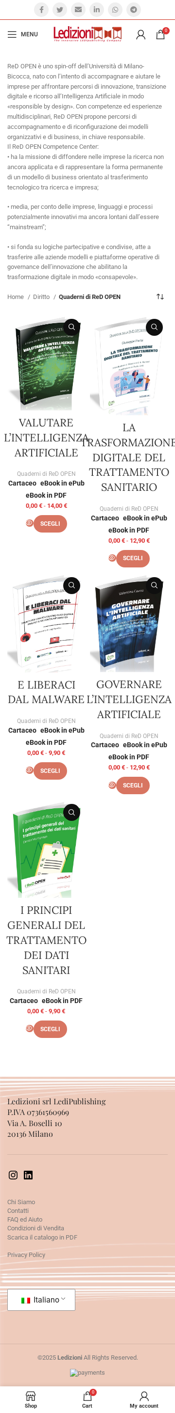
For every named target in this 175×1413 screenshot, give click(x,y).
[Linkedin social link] (96, 9)
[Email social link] (78, 9)
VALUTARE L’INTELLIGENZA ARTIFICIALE (46, 437)
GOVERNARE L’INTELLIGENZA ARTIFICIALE (129, 699)
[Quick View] (30, 523)
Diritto (42, 296)
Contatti (18, 1210)
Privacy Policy (26, 1254)
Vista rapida (71, 327)
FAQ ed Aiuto (24, 1219)
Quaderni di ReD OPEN (46, 474)
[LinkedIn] (28, 1178)
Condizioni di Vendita (35, 1228)
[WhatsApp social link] (115, 9)
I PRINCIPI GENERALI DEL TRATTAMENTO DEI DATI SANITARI (46, 939)
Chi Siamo (21, 1202)
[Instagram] (13, 1178)
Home (16, 296)
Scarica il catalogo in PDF (42, 1237)
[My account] (141, 34)
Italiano (45, 1299)
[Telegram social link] (133, 9)
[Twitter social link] (59, 9)
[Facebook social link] (41, 9)
